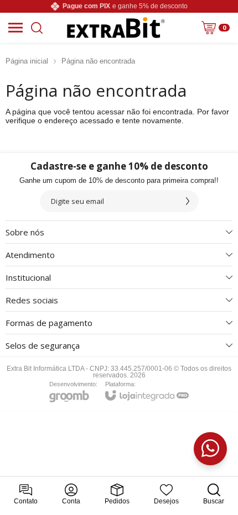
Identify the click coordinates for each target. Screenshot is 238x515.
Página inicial (27, 61)
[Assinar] (188, 201)
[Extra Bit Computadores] (116, 27)
